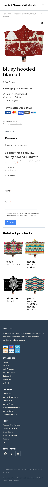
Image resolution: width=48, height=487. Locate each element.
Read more (13, 270)
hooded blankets (16, 124)
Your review (11, 175)
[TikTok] (11, 453)
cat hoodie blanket (12, 299)
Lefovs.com (7, 393)
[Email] (18, 453)
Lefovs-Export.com (10, 397)
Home (5, 362)
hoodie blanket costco (31, 264)
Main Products (8, 369)
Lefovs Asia (7, 400)
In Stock (6, 383)
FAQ (4, 442)
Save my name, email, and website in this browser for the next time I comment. (23, 214)
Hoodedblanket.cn (10, 414)
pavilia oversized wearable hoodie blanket (32, 304)
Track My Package (10, 435)
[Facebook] (5, 453)
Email (8, 202)
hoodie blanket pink (13, 263)
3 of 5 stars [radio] (10, 170)
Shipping (6, 439)
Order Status (8, 432)
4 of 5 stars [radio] (13, 170)
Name (8, 191)
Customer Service (10, 428)
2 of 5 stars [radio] (8, 170)
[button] (42, 23)
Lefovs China (8, 411)
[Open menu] (43, 5)
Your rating (10, 167)
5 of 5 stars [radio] (15, 170)
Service (6, 365)
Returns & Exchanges (11, 425)
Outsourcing (8, 376)
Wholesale (7, 379)
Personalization (9, 372)
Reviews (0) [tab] (9, 131)
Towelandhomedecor (11, 407)
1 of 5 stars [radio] (6, 170)
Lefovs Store (8, 404)
